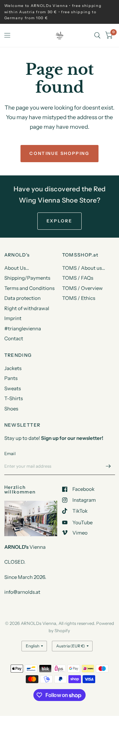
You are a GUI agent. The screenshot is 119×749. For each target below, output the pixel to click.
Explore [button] (59, 220)
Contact (13, 338)
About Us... (16, 268)
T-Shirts (13, 398)
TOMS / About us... (83, 268)
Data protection (22, 298)
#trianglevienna (22, 328)
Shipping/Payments (27, 278)
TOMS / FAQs (77, 278)
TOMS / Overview (82, 288)
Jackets (12, 368)
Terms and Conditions (29, 288)
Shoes (11, 408)
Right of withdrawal (26, 308)
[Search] (97, 35)
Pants (11, 378)
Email (10, 453)
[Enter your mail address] (108, 466)
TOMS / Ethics (78, 298)
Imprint (12, 318)
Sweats (12, 388)
